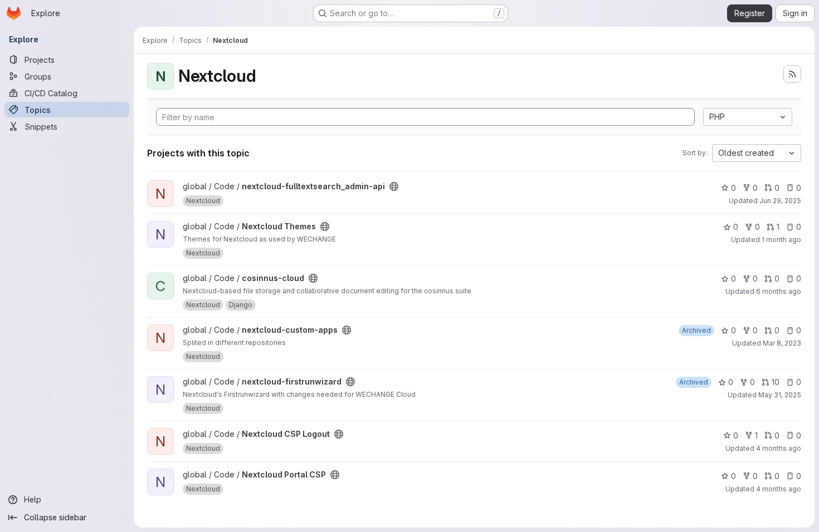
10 (775, 382)
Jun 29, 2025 (780, 200)
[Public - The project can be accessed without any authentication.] (393, 186)
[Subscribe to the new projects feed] (792, 74)
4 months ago (778, 448)
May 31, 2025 (779, 395)
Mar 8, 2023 (782, 343)
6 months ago (778, 291)
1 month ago (781, 239)
